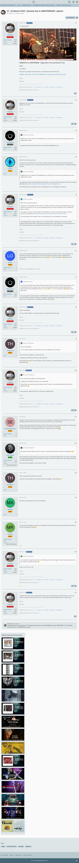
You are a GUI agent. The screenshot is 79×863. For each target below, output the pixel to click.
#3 (76, 130)
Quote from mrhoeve (28, 556)
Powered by (39, 860)
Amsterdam (21, 846)
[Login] (73, 2)
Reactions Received (8, 40)
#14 (76, 497)
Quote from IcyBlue (28, 199)
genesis (3, 846)
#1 (76, 23)
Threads (46, 87)
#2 (76, 100)
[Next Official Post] (75, 93)
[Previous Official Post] (72, 124)
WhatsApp (59, 87)
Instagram (39, 87)
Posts (5, 41)
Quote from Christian (28, 135)
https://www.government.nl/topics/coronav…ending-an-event (44, 184)
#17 (76, 592)
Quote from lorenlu (27, 281)
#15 (76, 522)
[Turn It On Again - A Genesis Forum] (34, 1)
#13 (76, 473)
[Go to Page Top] (76, 860)
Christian (11, 13)
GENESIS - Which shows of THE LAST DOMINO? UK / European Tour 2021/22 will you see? (42, 74)
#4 (76, 157)
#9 (76, 338)
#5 (76, 194)
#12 (76, 443)
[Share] (76, 17)
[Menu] (77, 1)
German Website (34, 90)
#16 (76, 551)
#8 (76, 307)
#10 (76, 370)
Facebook (28, 87)
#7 (76, 277)
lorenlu (30, 269)
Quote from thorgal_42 (28, 375)
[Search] (69, 1)
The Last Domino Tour (11, 846)
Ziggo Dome (28, 846)
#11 (76, 417)
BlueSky (52, 87)
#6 (76, 250)
